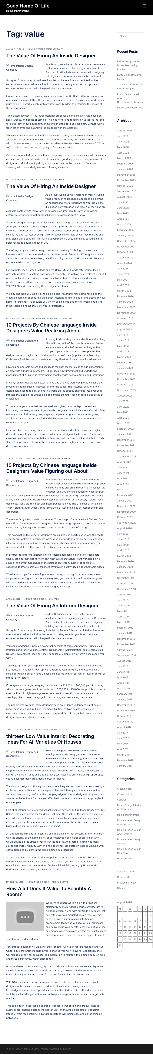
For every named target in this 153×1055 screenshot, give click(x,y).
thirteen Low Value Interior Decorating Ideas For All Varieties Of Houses (50, 739)
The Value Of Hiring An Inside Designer (51, 56)
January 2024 (125, 301)
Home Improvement (128, 814)
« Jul (120, 950)
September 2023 (126, 323)
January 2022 (125, 434)
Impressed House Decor (130, 107)
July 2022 (123, 401)
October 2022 (125, 384)
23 (150, 933)
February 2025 (125, 229)
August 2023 (124, 329)
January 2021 (124, 500)
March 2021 (123, 489)
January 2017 (124, 765)
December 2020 (126, 506)
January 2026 (125, 169)
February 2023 (125, 362)
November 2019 (126, 577)
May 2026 (123, 147)
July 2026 (123, 136)
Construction (124, 794)
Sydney (67, 1048)
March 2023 (124, 356)
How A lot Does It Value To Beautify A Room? (48, 891)
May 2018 (122, 677)
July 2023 (123, 334)
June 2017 (123, 738)
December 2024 (126, 241)
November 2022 (126, 379)
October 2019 (125, 583)
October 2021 (125, 450)
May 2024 (123, 279)
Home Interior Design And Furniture (47, 882)
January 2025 (125, 235)
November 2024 (126, 246)
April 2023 (123, 351)
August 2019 (124, 594)
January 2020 (125, 566)
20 (135, 933)
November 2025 (126, 180)
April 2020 (123, 550)
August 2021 (124, 461)
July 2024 (123, 268)
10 (120, 927)
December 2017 (126, 704)
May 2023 (123, 345)
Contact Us (123, 877)
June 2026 (123, 141)
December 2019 (126, 572)
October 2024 (125, 251)
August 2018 (124, 660)
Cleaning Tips (125, 788)
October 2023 (125, 318)
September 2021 (126, 456)
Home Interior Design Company (45, 49)
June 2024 (123, 274)
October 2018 (125, 649)
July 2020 (123, 533)
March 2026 (124, 158)
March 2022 (124, 423)
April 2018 (123, 682)
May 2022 (123, 412)
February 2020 (125, 561)
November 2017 (126, 710)
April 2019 (123, 616)
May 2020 (123, 544)
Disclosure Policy (127, 882)
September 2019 (126, 588)
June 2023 (123, 340)
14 (140, 927)
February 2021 (125, 495)
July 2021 (122, 467)
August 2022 (124, 395)
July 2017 (122, 732)
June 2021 (123, 472)
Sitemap (121, 887)
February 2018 (125, 693)
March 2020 (124, 555)
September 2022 (126, 390)
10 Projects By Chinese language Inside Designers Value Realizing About (51, 327)
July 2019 (122, 600)
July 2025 (123, 202)
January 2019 (124, 633)
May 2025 (123, 213)
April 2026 (123, 152)
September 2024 (126, 257)
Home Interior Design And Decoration (50, 318)
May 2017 (122, 743)
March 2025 (124, 224)
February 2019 (125, 627)
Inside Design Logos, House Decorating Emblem (129, 65)
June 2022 (123, 406)
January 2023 (125, 368)
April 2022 (123, 417)
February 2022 (125, 428)
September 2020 (126, 522)
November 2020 (126, 511)
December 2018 (126, 638)
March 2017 (123, 754)
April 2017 (123, 749)
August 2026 (124, 130)
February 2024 (125, 296)
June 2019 (123, 605)
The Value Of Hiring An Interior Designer (52, 605)
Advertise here (125, 871)
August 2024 (124, 263)
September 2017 (126, 721)
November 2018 (126, 644)
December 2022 (126, 373)
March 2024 (124, 290)
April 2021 (123, 483)
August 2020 (124, 528)
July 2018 (122, 666)
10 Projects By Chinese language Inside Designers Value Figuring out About (51, 468)
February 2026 (125, 163)
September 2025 (126, 191)
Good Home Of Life (28, 6)
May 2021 (122, 478)
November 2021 (126, 445)
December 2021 (126, 439)
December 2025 (126, 174)
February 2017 (125, 760)
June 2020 (123, 539)
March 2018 (123, 688)
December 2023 (126, 307)
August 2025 (124, 196)
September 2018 (126, 655)
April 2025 (123, 218)
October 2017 (125, 716)
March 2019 (123, 622)
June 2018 (123, 671)
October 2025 (125, 185)
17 (120, 933)
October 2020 (125, 517)
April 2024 (123, 285)
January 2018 (124, 699)
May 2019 (122, 611)
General (121, 799)
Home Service (125, 858)
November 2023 (126, 312)
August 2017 (124, 727)
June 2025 (123, 207)
